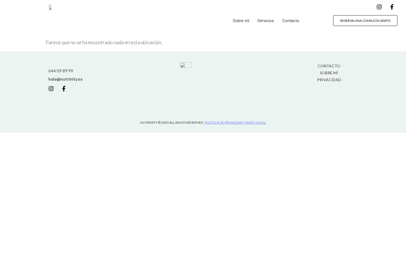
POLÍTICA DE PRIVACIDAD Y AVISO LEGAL (235, 122)
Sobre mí (241, 20)
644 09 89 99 (60, 70)
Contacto (290, 20)
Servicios (265, 20)
